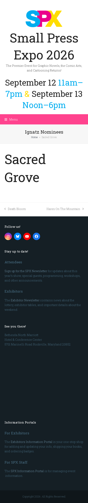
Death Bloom (15, 209)
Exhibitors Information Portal (31, 442)
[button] (11, 119)
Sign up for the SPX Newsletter (26, 271)
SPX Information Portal (27, 471)
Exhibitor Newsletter (25, 300)
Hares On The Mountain (63, 209)
